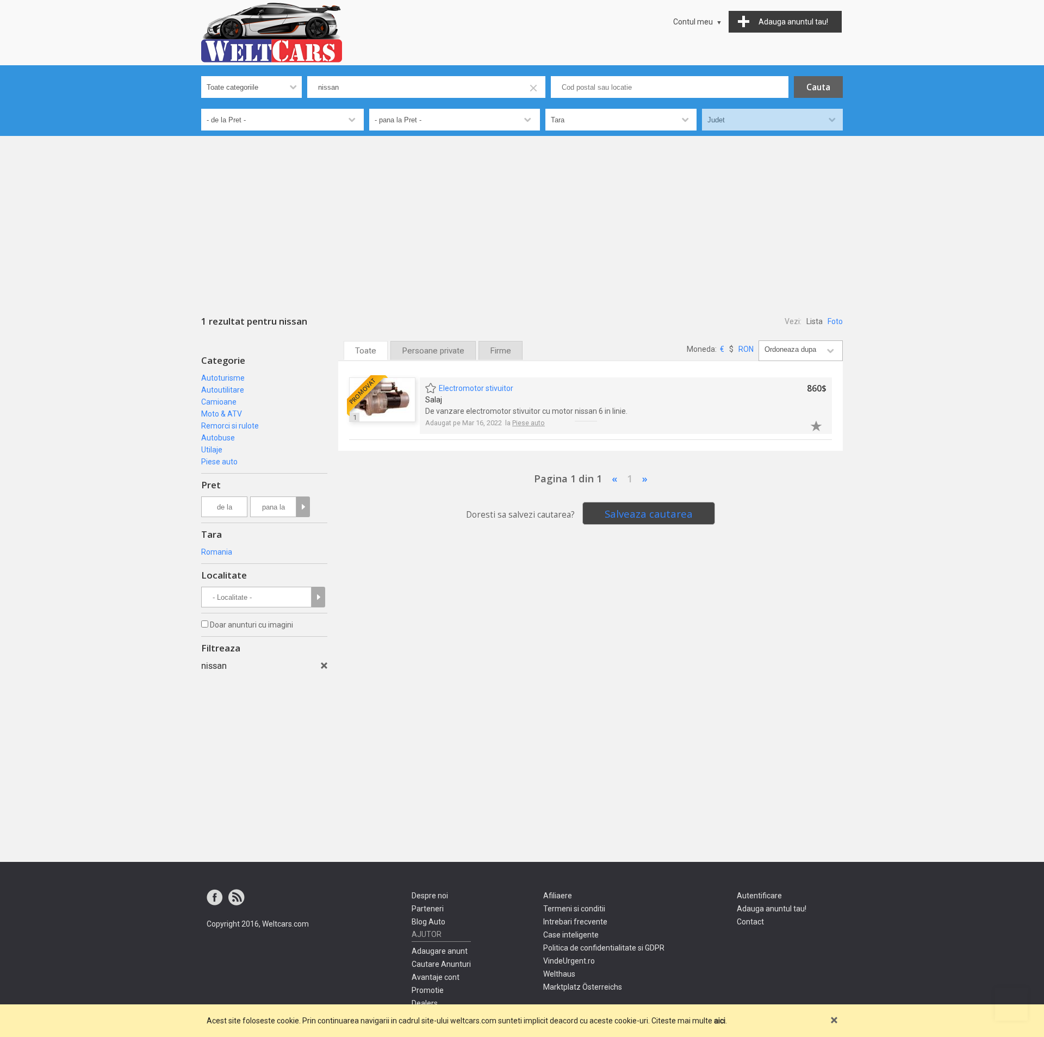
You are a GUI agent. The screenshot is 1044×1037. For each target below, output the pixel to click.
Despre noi (430, 895)
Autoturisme (223, 378)
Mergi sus (1011, 1004)
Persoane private (433, 351)
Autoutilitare (222, 390)
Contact (750, 921)
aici (719, 1020)
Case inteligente (571, 934)
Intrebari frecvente (575, 921)
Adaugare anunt (440, 951)
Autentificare (759, 895)
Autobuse (218, 437)
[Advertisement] (522, 217)
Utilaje (211, 449)
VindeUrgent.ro (569, 961)
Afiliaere (557, 895)
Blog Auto (428, 921)
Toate (365, 351)
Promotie (428, 990)
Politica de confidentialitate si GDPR (603, 947)
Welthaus (559, 974)
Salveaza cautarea (649, 513)
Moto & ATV (221, 413)
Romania (216, 552)
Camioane (219, 402)
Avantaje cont (435, 977)
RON (746, 349)
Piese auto (219, 461)
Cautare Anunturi (441, 964)
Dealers (425, 1003)
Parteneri (428, 908)
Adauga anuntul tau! (771, 908)
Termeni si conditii (574, 908)
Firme (500, 351)
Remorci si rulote (230, 425)
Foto (835, 321)
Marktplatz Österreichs (582, 987)
